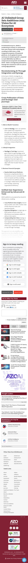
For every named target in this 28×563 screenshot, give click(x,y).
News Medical (17, 461)
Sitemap (16, 488)
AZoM (5, 455)
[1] (5, 331)
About (5, 472)
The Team (16, 490)
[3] (5, 346)
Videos (15, 472)
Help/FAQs (16, 486)
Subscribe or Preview (13, 426)
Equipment (6, 478)
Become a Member (8, 494)
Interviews (6, 480)
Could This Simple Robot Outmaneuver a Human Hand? (18, 366)
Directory (6, 482)
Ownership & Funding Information (9, 511)
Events (15, 478)
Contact (5, 500)
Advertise (6, 501)
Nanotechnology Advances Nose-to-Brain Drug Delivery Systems (18, 331)
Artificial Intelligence (16, 14)
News (8, 14)
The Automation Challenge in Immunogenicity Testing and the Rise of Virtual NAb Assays (14, 398)
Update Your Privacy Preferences (14, 558)
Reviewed (6, 42)
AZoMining (6, 465)
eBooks (5, 484)
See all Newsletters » (7, 446)
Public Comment (22, 318)
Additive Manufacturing (14, 424)
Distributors (17, 482)
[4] (5, 357)
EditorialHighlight (14, 326)
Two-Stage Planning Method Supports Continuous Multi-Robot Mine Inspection (18, 339)
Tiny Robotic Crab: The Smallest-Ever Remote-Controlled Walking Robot (13, 412)
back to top (22, 516)
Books (5, 486)
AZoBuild (6, 463)
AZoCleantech (7, 459)
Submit (24, 322)
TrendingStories (5, 326)
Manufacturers (18, 480)
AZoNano (6, 457)
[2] (5, 338)
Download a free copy (14, 119)
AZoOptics (6, 461)
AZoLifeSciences (18, 463)
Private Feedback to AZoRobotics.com (17, 320)
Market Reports (18, 476)
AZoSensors (17, 455)
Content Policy (7, 509)
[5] (5, 366)
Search (5, 496)
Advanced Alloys (12, 432)
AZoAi (15, 459)
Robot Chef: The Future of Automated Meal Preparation (13, 405)
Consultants (17, 484)
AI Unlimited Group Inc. (8, 38)
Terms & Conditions (8, 503)
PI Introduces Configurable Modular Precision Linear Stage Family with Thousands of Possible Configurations (19, 358)
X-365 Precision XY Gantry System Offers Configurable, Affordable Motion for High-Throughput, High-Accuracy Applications (19, 348)
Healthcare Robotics (9, 490)
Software (16, 474)
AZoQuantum (17, 457)
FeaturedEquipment (22, 326)
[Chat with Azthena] (24, 560)
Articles (5, 476)
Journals (6, 488)
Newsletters (7, 498)
